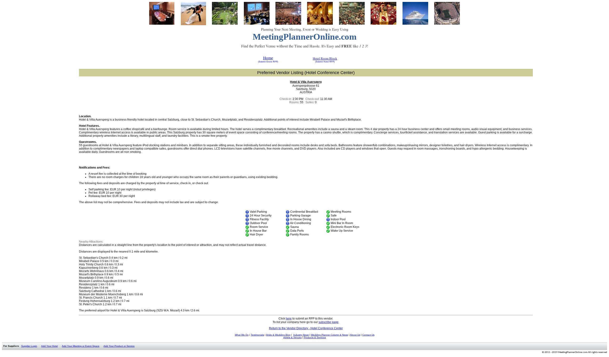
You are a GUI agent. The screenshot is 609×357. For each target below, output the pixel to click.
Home (268, 58)
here (289, 318)
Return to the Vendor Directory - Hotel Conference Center (306, 328)
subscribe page (329, 322)
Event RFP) (272, 62)
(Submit (262, 62)
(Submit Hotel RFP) (325, 62)
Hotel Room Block (325, 58)
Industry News (301, 335)
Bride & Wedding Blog (278, 335)
